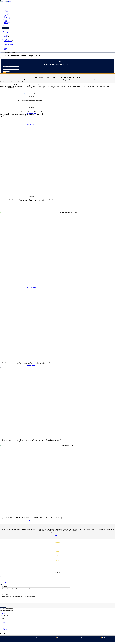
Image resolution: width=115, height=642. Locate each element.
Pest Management (29, 442)
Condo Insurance (29, 202)
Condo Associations (29, 287)
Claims (58, 637)
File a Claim (4, 582)
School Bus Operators (5, 631)
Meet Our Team (57, 535)
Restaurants (29, 365)
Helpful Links (81, 637)
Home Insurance (29, 113)
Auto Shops (29, 520)
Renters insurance (29, 124)
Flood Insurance (4, 624)
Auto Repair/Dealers (5, 628)
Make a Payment (4, 590)
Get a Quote (34, 102)
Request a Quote (3, 607)
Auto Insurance (29, 102)
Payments (35, 637)
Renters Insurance (4, 623)
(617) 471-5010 (3, 613)
